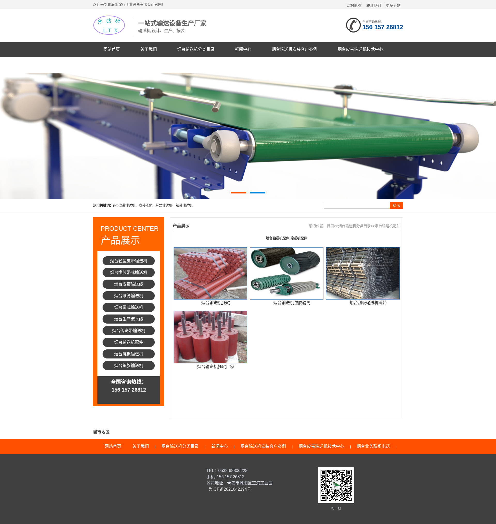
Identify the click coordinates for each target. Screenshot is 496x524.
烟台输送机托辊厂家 (215, 366)
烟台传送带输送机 (128, 330)
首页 (330, 226)
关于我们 (148, 49)
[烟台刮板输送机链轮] (363, 273)
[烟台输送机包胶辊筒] (286, 273)
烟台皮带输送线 (128, 284)
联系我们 (373, 5)
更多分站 (393, 5)
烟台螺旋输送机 (128, 365)
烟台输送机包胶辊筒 (292, 303)
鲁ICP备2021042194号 (229, 489)
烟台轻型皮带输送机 (128, 261)
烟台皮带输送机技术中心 (360, 49)
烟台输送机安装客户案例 (294, 49)
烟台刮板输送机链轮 (368, 303)
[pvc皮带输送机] (248, 136)
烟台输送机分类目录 (195, 49)
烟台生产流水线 (128, 319)
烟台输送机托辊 (215, 303)
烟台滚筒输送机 (128, 296)
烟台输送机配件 (128, 342)
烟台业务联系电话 (119, 65)
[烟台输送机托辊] (210, 273)
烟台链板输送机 (128, 354)
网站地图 (354, 5)
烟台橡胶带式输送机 (128, 272)
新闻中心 (243, 49)
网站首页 (111, 49)
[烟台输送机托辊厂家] (210, 337)
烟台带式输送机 (128, 307)
